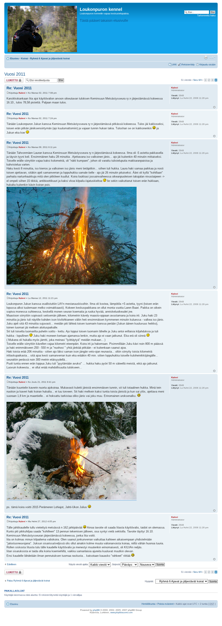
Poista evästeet (165, 604)
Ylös (214, 107)
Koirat (24, 58)
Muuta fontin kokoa (212, 58)
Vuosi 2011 (14, 74)
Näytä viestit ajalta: (79, 564)
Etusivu (14, 58)
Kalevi (22, 93)
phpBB (96, 610)
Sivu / (197, 80)
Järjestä (116, 564)
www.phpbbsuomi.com (121, 612)
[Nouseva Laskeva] (152, 564)
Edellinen (11, 564)
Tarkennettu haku (206, 15)
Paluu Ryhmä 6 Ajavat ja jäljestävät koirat (28, 580)
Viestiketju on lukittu (11, 80)
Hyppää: (149, 581)
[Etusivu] (42, 28)
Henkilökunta (148, 604)
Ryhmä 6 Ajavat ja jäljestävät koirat (50, 58)
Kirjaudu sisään (207, 64)
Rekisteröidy (188, 64)
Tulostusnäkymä (205, 58)
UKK (174, 64)
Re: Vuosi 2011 (19, 88)
